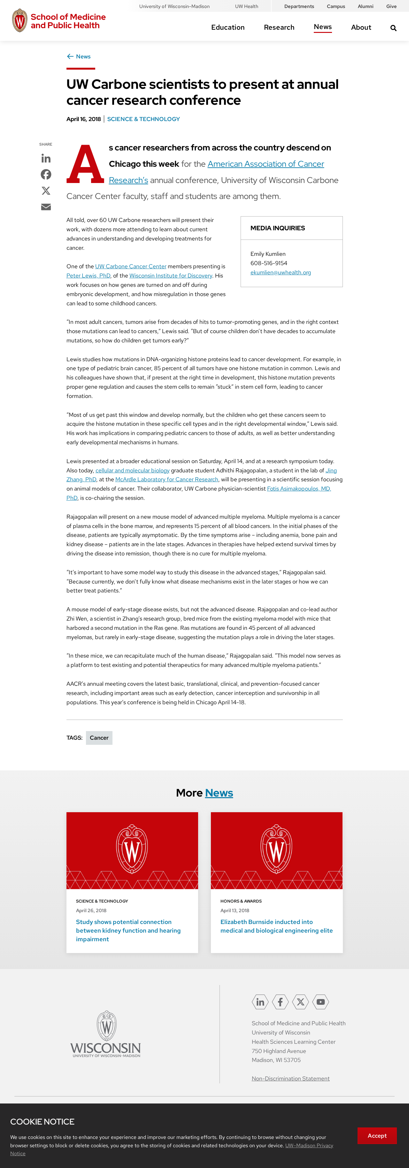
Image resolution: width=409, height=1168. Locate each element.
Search (393, 28)
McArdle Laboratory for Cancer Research (166, 479)
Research (279, 27)
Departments (299, 6)
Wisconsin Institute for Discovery (170, 275)
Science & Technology (143, 119)
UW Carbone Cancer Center (130, 266)
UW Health (246, 6)
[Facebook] (280, 1002)
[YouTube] (320, 1002)
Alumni (366, 6)
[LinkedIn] (260, 1002)
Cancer (99, 737)
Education (228, 27)
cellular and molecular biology (133, 470)
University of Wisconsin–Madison (174, 6)
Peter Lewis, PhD (88, 275)
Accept (377, 1135)
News (323, 26)
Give (391, 6)
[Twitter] (300, 1002)
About (361, 27)
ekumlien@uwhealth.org (281, 272)
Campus (336, 6)
